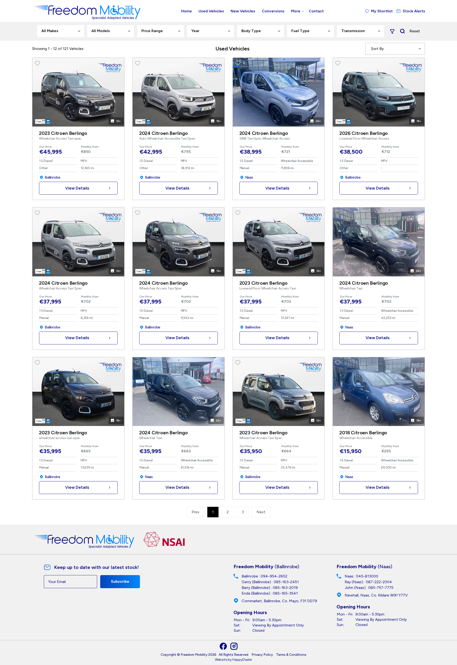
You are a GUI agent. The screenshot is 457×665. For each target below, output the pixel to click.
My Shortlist (382, 11)
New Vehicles (243, 11)
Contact (316, 11)
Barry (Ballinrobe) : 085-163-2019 (270, 587)
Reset (415, 31)
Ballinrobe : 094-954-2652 (264, 576)
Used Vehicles (211, 11)
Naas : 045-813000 (361, 576)
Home (186, 11)
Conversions (273, 11)
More (295, 11)
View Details (77, 188)
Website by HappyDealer (233, 660)
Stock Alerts (414, 11)
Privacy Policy (262, 655)
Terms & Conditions (291, 655)
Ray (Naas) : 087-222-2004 (368, 582)
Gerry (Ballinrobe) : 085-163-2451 (270, 582)
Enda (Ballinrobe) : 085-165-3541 (270, 593)
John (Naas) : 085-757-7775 (369, 587)
